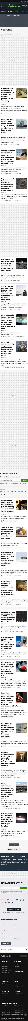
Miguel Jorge (8, 114)
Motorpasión (17, 983)
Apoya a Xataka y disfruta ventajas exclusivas (14, 912)
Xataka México (5, 1005)
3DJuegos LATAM (18, 1005)
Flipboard (25, 491)
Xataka (14, 5)
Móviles (16, 927)
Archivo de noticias (14, 849)
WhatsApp (1, 491)
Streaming (12, 869)
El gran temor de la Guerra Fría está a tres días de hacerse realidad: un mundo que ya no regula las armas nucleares (7, 184)
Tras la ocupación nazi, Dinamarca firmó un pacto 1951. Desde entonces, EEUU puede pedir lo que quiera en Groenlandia (7, 292)
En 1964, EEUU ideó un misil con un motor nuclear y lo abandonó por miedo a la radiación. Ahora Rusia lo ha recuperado (7, 95)
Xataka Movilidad (18, 930)
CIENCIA (22, 11)
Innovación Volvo (16, 15)
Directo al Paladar (6, 983)
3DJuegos (16, 964)
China (13, 35)
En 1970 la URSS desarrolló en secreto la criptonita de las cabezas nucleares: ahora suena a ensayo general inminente (7, 587)
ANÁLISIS (3, 11)
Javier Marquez (9, 747)
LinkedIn (1, 494)
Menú (2, 6)
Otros (3, 739)
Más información (5, 1019)
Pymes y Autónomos (19, 996)
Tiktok (5, 494)
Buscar (26, 949)
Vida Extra (16, 966)
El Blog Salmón (18, 993)
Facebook (8, 491)
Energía (4, 930)
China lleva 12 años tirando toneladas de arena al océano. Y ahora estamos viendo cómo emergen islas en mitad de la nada (8, 321)
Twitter (5, 491)
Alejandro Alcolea (10, 336)
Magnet (3, 104)
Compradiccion (5, 998)
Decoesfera (4, 996)
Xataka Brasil (5, 1008)
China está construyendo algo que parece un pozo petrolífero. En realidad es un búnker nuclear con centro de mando (8, 348)
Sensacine (17, 974)
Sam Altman (20, 35)
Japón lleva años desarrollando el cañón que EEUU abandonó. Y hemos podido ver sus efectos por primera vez (7, 533)
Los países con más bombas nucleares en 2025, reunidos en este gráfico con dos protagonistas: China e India (8, 616)
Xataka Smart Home (6, 970)
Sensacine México (18, 1008)
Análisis (19, 869)
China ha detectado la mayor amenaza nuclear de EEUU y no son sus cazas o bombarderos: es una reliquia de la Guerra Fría (7, 789)
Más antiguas (14, 845)
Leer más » (16, 112)
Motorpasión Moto (18, 986)
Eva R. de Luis (8, 280)
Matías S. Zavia (9, 718)
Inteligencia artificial (7, 936)
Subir (22, 956)
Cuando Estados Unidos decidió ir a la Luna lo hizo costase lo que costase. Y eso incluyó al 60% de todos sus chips (7, 265)
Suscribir (24, 480)
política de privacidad (21, 483)
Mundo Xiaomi (5, 972)
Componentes (5, 273)
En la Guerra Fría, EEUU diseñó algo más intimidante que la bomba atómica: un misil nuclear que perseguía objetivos (7, 820)
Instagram (15, 491)
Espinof (16, 976)
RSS (22, 491)
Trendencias (5, 993)
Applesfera (4, 968)
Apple (24, 869)
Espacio (3, 708)
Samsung (17, 933)
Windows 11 (17, 938)
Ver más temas (6, 943)
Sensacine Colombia (19, 1010)
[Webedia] (24, 1)
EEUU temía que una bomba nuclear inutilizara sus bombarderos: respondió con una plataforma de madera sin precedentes (7, 730)
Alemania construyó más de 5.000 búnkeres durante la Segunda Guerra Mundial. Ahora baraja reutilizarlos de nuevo (8, 758)
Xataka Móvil (5, 966)
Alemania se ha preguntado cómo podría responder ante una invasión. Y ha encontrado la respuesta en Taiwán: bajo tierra (7, 506)
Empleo (4, 938)
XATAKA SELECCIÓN (13, 11)
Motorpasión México (19, 1012)
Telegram (18, 491)
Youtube (11, 491)
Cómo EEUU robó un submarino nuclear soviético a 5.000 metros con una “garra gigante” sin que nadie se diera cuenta (8, 125)
